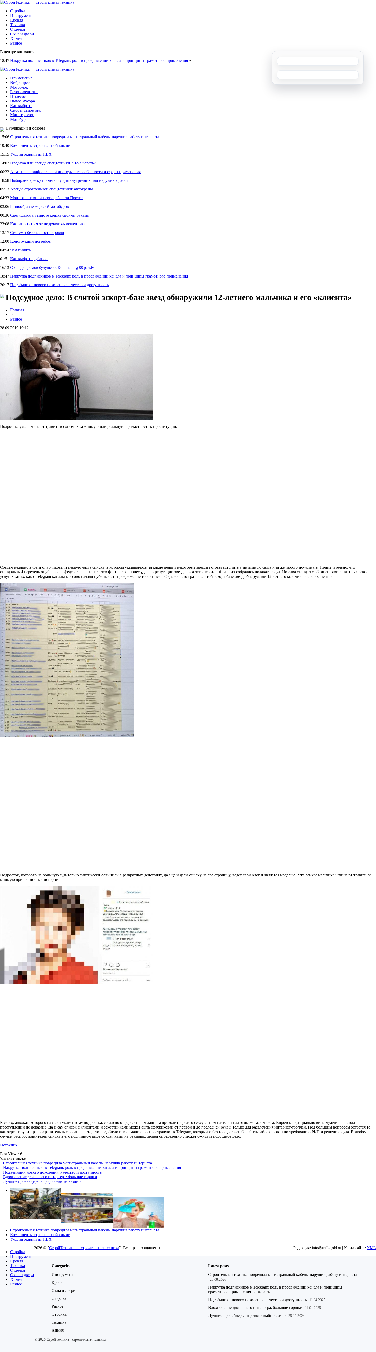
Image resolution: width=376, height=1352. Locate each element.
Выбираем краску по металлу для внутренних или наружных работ (69, 180)
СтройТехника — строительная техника (84, 1247)
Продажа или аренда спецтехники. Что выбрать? (53, 163)
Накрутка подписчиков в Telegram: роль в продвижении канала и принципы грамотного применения (99, 60)
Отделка (17, 29)
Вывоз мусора (22, 101)
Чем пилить (20, 250)
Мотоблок (19, 87)
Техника (17, 25)
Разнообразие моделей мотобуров (39, 206)
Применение (21, 78)
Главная (17, 310)
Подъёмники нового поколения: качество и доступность (59, 285)
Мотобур (18, 119)
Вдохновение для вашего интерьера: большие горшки (50, 1177)
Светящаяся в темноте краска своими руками (49, 215)
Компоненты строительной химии (40, 145)
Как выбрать (21, 105)
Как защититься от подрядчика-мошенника (48, 224)
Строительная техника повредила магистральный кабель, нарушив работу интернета (84, 137)
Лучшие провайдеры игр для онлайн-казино (42, 1181)
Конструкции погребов (30, 241)
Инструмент (21, 15)
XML (371, 1247)
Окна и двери (22, 34)
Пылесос (18, 96)
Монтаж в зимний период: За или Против (46, 198)
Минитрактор (22, 115)
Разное (16, 43)
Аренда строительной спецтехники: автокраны (51, 189)
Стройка (17, 11)
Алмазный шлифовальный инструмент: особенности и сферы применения (75, 171)
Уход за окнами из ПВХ (31, 154)
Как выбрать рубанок (29, 259)
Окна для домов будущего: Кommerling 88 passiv (52, 267)
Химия (16, 38)
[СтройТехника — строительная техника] (37, 2)
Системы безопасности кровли (37, 232)
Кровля (16, 20)
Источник (8, 1145)
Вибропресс (20, 82)
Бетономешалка (24, 92)
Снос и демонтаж (25, 110)
